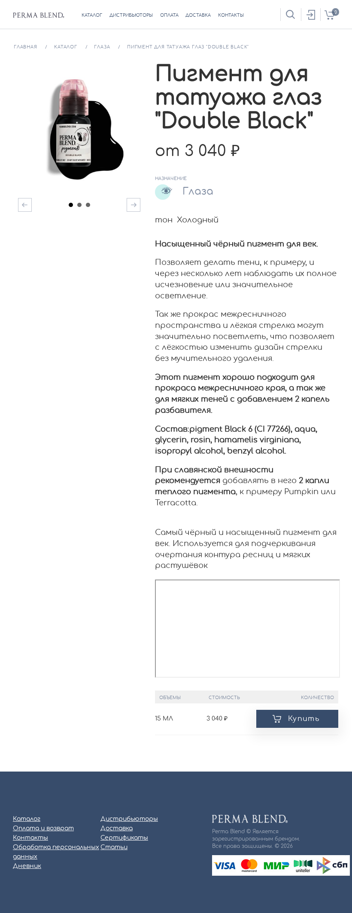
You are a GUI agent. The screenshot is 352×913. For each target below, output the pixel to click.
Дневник (27, 866)
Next (133, 205)
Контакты (30, 838)
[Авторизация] (310, 14)
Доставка (116, 829)
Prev (25, 205)
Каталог (26, 819)
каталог (92, 15)
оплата (169, 15)
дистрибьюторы (131, 15)
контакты (231, 15)
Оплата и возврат (43, 829)
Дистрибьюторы (129, 819)
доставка (198, 15)
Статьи (113, 847)
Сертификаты (124, 838)
